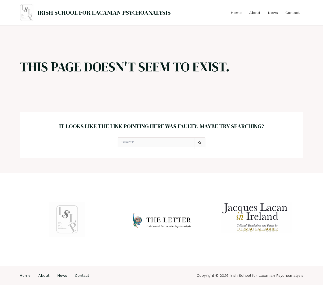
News (273, 12)
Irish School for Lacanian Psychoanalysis (104, 12)
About (254, 12)
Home (236, 12)
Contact (292, 12)
